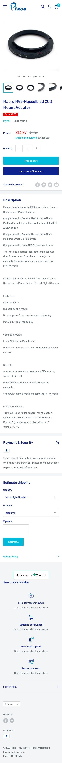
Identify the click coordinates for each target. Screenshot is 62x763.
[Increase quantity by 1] (36, 148)
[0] (56, 7)
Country (7, 489)
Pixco (6, 121)
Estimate (13, 541)
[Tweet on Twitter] (50, 184)
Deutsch (9, 704)
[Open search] (43, 6)
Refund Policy (10, 556)
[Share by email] (56, 184)
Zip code (7, 521)
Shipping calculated (26, 137)
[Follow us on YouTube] (12, 720)
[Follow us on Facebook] (5, 720)
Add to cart (31, 160)
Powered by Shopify (12, 756)
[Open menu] (5, 7)
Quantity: (8, 148)
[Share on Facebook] (37, 184)
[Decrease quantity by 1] (19, 148)
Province (8, 505)
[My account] (49, 6)
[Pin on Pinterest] (43, 184)
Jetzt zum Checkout (31, 171)
